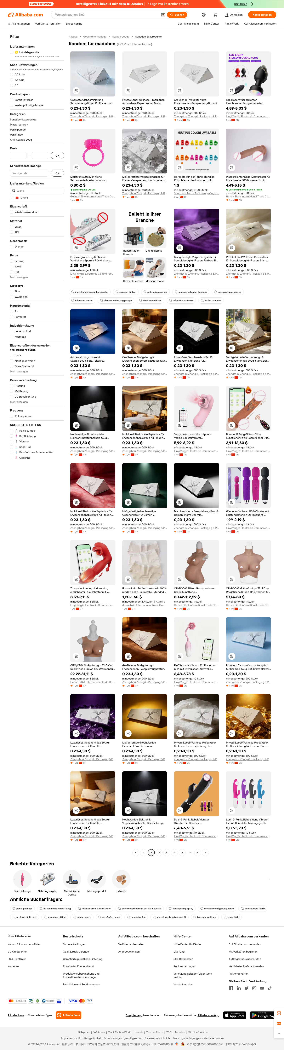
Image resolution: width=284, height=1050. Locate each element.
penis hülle (233, 917)
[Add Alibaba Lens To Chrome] (68, 1015)
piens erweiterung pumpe (118, 300)
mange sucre (84, 917)
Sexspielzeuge (120, 36)
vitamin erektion (56, 917)
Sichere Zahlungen (74, 944)
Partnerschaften (238, 973)
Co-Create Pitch (17, 951)
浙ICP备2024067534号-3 (240, 1044)
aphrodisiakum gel (157, 292)
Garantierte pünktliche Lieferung (82, 958)
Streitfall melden (183, 958)
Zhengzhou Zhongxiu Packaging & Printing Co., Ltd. (92, 116)
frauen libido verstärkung (57, 908)
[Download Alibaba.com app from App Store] (234, 1015)
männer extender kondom (193, 292)
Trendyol (180, 1032)
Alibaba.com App (208, 1015)
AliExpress (83, 1032)
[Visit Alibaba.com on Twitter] (246, 988)
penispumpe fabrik (255, 908)
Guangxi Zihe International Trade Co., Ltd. (92, 196)
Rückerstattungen (184, 966)
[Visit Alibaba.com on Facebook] (231, 988)
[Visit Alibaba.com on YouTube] (262, 988)
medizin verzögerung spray (219, 908)
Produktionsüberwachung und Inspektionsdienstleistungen (81, 975)
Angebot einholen (129, 951)
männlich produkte (183, 300)
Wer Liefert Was (198, 1032)
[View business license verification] (177, 1044)
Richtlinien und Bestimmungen (81, 984)
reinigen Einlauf (127, 292)
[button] (163, 14)
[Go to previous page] (135, 852)
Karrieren (13, 966)
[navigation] (37, 445)
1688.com (99, 1032)
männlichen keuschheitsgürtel (91, 292)
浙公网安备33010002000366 (205, 1044)
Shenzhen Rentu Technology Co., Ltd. (196, 193)
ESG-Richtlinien (17, 958)
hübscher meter (84, 300)
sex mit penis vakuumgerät (171, 917)
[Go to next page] (205, 852)
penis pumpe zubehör (229, 292)
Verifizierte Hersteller (131, 944)
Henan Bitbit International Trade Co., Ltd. (248, 196)
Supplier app (134, 1015)
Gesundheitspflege (94, 36)
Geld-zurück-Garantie (76, 951)
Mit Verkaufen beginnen (243, 951)
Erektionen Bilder (152, 300)
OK (57, 155)
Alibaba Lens (16, 1015)
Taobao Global (154, 1032)
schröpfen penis (111, 917)
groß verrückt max (26, 917)
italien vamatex (213, 300)
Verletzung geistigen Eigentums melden (192, 975)
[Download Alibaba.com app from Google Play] (263, 1015)
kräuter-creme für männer (96, 908)
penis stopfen (138, 917)
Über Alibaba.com (19, 936)
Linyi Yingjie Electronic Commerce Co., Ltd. (248, 116)
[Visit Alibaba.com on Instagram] (254, 988)
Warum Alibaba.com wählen (24, 944)
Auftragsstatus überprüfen (245, 958)
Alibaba (73, 36)
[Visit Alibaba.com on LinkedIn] (238, 988)
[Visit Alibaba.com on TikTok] (269, 988)
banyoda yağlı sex (206, 917)
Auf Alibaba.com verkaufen (245, 944)
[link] (279, 1013)
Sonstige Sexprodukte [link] (148, 36)
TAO (168, 1032)
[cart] (216, 15)
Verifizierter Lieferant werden (246, 966)
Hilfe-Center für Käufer (187, 944)
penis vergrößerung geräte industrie (141, 908)
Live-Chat (179, 951)
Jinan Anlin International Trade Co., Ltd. (144, 605)
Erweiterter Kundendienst (78, 966)
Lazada (139, 1032)
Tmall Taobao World (119, 1032)
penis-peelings (24, 908)
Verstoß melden (183, 984)
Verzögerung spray (183, 908)
